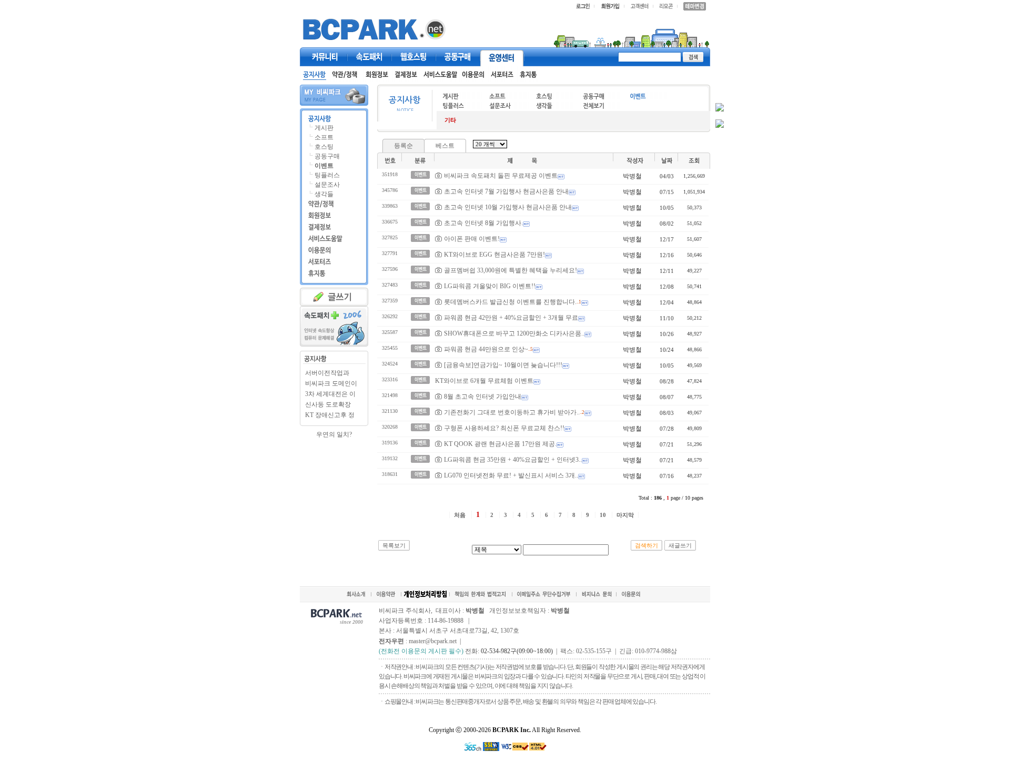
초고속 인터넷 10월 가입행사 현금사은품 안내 (508, 207)
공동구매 (457, 56)
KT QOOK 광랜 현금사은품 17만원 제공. (500, 444)
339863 (390, 206)
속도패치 (369, 56)
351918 (390, 174)
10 (603, 515)
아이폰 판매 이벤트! (472, 238)
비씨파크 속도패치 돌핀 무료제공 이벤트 (501, 175)
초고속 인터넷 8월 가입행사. (483, 223)
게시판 (324, 127)
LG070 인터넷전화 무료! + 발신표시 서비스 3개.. (511, 475)
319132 (390, 458)
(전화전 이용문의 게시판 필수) (421, 651)
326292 (390, 316)
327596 (390, 269)
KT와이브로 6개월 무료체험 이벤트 (484, 380)
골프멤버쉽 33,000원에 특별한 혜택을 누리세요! (510, 270)
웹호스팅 (413, 56)
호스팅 (324, 146)
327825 (390, 237)
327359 (390, 300)
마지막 (625, 515)
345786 (390, 190)
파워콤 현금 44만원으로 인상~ (486, 349)
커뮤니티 (325, 56)
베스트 (445, 145)
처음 (460, 515)
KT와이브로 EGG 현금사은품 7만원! (494, 254)
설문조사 (327, 184)
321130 (390, 411)
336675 (390, 222)
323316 (390, 379)
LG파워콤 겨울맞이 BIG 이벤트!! (490, 286)
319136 (390, 442)
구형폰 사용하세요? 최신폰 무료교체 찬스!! (504, 428)
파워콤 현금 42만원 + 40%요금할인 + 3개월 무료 (511, 317)
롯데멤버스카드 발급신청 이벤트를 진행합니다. (510, 302)
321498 (390, 395)
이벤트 (324, 165)
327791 (390, 253)
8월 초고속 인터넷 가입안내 (482, 396)
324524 (390, 364)
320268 (390, 427)
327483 (390, 285)
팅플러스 (327, 175)
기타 (450, 120)
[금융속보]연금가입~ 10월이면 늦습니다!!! (503, 365)
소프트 (324, 137)
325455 (390, 348)
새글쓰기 (680, 545)
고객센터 (501, 56)
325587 (390, 332)
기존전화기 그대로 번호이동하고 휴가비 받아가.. (512, 412)
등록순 (403, 145)
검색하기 (646, 545)
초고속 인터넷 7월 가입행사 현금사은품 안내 (506, 191)
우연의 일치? (334, 434)
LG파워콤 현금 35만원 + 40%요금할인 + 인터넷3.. (513, 459)
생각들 (324, 194)
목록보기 (394, 545)
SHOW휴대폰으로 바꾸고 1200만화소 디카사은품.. (514, 333)
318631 (390, 474)
